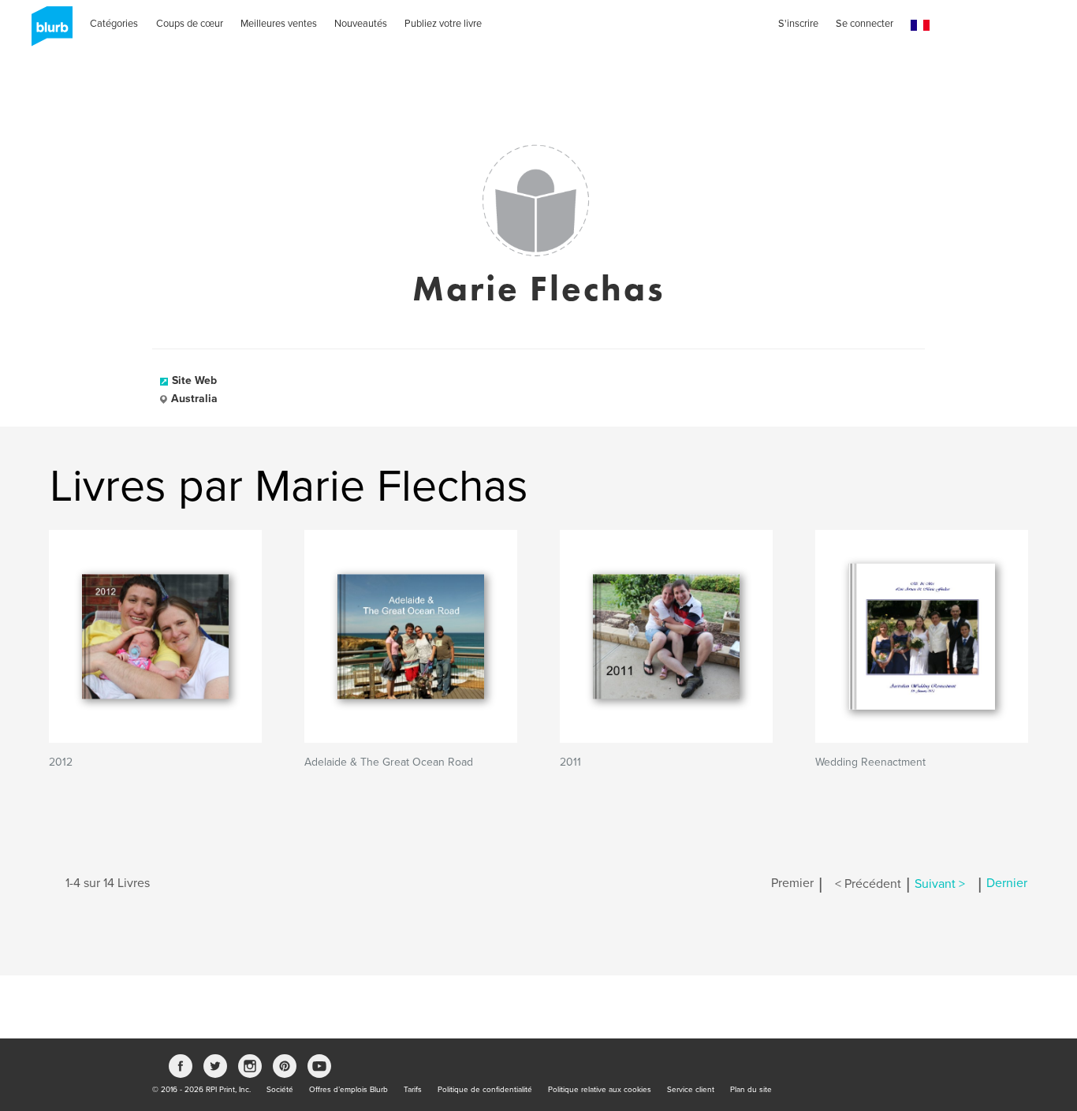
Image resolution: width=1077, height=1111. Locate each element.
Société (279, 1089)
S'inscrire (798, 23)
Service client (690, 1089)
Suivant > (940, 884)
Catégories (114, 23)
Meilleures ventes (278, 23)
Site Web (194, 380)
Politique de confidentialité (485, 1089)
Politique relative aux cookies (599, 1089)
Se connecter (864, 23)
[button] (920, 25)
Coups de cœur (189, 23)
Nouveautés (360, 23)
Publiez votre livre (443, 23)
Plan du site (751, 1089)
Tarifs (413, 1089)
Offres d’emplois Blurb (348, 1089)
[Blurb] (47, 31)
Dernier (1006, 884)
